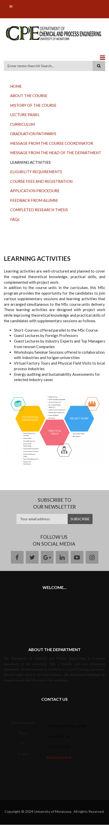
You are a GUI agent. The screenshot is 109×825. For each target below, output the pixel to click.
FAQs (15, 219)
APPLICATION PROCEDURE (35, 190)
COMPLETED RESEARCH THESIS (39, 209)
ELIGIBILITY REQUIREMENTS (36, 171)
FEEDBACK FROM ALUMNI (34, 200)
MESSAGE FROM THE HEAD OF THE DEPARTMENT (55, 152)
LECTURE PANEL (25, 114)
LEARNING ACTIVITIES (30, 162)
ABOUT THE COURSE (28, 95)
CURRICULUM (22, 124)
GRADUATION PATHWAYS (33, 133)
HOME (16, 86)
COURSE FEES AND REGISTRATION (41, 181)
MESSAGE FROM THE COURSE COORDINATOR (51, 143)
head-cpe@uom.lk (58, 757)
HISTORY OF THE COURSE (33, 105)
